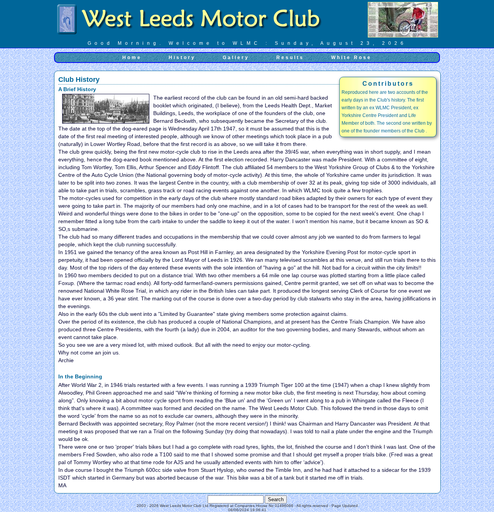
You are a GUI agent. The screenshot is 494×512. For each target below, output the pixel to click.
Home (132, 57)
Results (290, 57)
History (182, 57)
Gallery (236, 57)
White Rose (351, 57)
